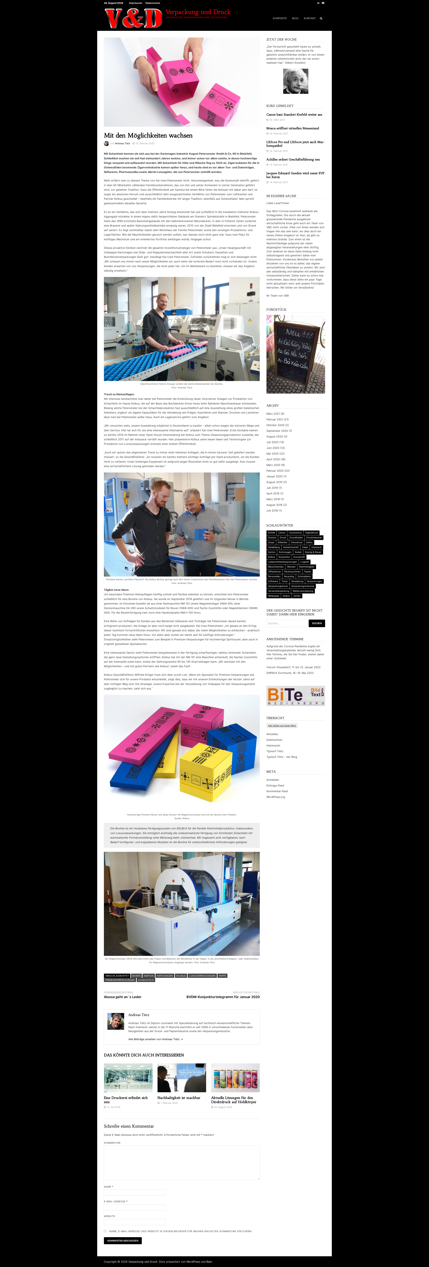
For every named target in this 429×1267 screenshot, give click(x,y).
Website (109, 1216)
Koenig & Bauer (313, 552)
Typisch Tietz (274, 751)
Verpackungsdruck (278, 586)
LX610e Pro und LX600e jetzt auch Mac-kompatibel (295, 144)
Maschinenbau (276, 566)
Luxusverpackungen (202, 975)
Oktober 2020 (275, 425)
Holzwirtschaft (291, 547)
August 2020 (274, 436)
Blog (295, 18)
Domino (272, 537)
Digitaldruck (311, 532)
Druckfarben (296, 537)
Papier (307, 571)
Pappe (222, 975)
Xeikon (286, 595)
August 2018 (274, 504)
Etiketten (282, 542)
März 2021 (273, 413)
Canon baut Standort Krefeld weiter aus (294, 114)
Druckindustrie (314, 537)
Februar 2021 (274, 419)
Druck (283, 537)
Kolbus (181, 975)
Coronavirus (295, 532)
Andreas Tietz (122, 143)
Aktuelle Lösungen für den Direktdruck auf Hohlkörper (233, 1100)
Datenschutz (152, 3)
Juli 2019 (272, 487)
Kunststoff (299, 557)
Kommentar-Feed (277, 791)
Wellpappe (273, 595)
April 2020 (273, 459)
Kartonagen (165, 975)
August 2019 (274, 482)
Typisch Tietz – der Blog (281, 756)
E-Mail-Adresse (116, 1201)
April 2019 (272, 493)
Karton (149, 975)
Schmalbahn (304, 576)
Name (108, 1186)
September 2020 (277, 430)
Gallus (309, 542)
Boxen (136, 975)
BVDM (271, 532)
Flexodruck (296, 542)
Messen (291, 566)
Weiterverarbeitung (303, 591)
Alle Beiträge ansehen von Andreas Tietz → (155, 1039)
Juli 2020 (272, 442)
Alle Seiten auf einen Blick (282, 725)
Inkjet (305, 547)
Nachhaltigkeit (306, 566)
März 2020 (273, 465)
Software (273, 581)
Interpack (317, 547)
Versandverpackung (278, 591)
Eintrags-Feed (275, 785)
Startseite (280, 18)
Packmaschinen (292, 571)
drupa (271, 542)
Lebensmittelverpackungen (282, 561)
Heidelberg (274, 547)
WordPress (193, 1261)
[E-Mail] (323, 2)
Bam (209, 1261)
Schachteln (146, 979)
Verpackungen (314, 581)
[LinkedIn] (319, 2)
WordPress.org (275, 797)
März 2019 (273, 499)
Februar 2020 (275, 470)
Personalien (274, 576)
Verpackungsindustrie (302, 586)
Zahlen (297, 595)
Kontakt (310, 18)
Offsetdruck (274, 571)
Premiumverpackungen (120, 979)
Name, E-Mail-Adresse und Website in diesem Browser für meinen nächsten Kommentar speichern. (180, 1231)
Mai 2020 (272, 453)
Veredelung (297, 581)
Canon (281, 532)
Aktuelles (272, 734)
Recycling (289, 576)
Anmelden (272, 779)
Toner (285, 581)
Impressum (135, 3)
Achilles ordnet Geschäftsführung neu (293, 159)
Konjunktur (284, 557)
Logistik (305, 561)
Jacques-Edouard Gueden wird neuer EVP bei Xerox (295, 175)
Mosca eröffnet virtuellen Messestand (292, 128)
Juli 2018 (272, 510)
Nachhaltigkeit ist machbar (179, 1098)
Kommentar (112, 1142)
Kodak (298, 552)
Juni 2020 (272, 448)
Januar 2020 (274, 476)
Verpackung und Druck (198, 12)
